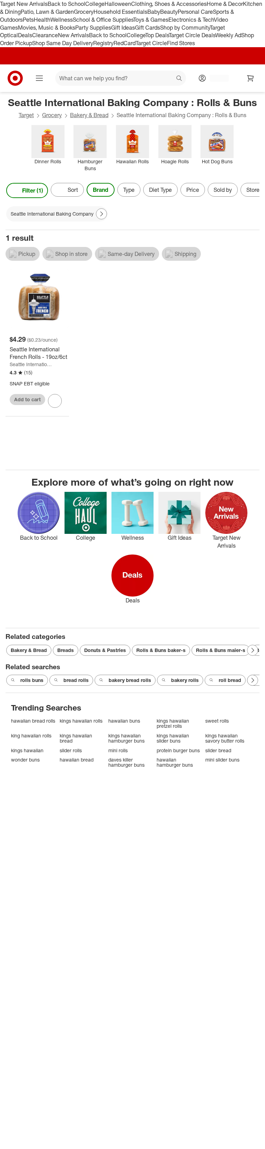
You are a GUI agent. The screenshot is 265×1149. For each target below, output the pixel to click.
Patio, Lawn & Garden (47, 11)
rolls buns (31, 680)
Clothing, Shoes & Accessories (169, 3)
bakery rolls (185, 680)
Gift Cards (147, 27)
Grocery (84, 11)
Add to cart (27, 399)
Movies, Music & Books (46, 27)
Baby (153, 11)
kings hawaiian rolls (81, 720)
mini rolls (118, 750)
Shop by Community (185, 27)
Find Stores (181, 43)
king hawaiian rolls (31, 735)
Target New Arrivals (24, 3)
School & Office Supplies (103, 19)
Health (42, 19)
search (179, 78)
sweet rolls (217, 720)
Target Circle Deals (192, 35)
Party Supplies (93, 27)
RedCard (125, 43)
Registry (103, 43)
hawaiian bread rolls (33, 720)
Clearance (45, 35)
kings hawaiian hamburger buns (126, 738)
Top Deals (157, 35)
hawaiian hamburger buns (175, 762)
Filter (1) (32, 190)
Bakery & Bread (89, 115)
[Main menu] (39, 78)
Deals (25, 35)
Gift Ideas (123, 27)
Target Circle (151, 43)
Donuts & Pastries (105, 650)
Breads (65, 650)
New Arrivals (73, 35)
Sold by (223, 189)
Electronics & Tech (191, 19)
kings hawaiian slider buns (173, 738)
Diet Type (160, 189)
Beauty (169, 11)
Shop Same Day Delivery (62, 43)
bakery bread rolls (130, 680)
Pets (28, 19)
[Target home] (15, 78)
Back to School (66, 3)
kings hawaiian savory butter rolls (224, 738)
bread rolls (76, 680)
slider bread (218, 750)
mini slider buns (222, 759)
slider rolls (71, 750)
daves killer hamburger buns (126, 762)
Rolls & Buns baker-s (161, 650)
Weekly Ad (228, 35)
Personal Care (195, 11)
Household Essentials (120, 11)
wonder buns (25, 759)
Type (129, 189)
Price (192, 189)
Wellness (61, 19)
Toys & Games (150, 19)
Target (26, 115)
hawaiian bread (77, 759)
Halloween (118, 3)
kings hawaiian (27, 750)
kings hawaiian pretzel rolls (173, 723)
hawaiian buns (124, 720)
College (95, 3)
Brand (100, 189)
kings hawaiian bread (76, 738)
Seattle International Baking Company (31, 364)
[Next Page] (252, 190)
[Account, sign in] (215, 78)
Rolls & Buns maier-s (220, 650)
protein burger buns (178, 750)
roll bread (230, 680)
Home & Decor (225, 3)
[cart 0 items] (250, 78)
